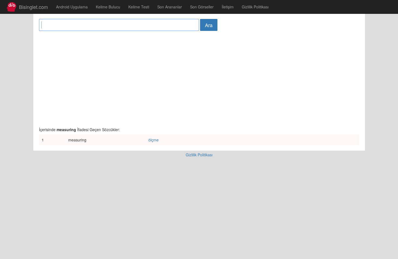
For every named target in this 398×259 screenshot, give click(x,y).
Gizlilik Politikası (255, 6)
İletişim (228, 6)
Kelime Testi (138, 6)
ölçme (153, 140)
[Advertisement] (199, 78)
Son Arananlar (169, 6)
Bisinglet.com (33, 6)
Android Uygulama (72, 6)
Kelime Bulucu (108, 6)
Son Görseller (202, 6)
